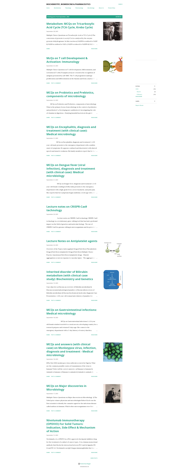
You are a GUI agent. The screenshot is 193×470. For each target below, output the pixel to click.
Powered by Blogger (85, 463)
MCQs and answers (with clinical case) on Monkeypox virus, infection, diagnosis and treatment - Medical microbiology (71, 349)
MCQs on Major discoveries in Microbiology (66, 387)
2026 (137, 89)
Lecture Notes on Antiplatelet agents (71, 241)
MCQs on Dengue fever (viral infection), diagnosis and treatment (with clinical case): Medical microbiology (70, 170)
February (139, 94)
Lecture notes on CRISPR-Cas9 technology (66, 208)
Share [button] (48, 48)
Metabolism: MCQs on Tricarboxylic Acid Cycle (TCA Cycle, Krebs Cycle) (70, 25)
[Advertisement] (142, 35)
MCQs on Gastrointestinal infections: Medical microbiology (71, 311)
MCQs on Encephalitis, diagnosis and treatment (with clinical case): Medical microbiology (71, 130)
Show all (119, 17)
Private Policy (111, 8)
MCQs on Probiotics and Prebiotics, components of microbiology (70, 94)
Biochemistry (57, 8)
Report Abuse (139, 105)
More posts (94, 458)
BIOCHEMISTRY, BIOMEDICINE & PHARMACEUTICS (68, 4)
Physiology (68, 8)
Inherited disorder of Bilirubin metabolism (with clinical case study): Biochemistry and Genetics (69, 275)
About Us (101, 8)
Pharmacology (79, 8)
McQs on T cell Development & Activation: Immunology (67, 60)
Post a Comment (56, 83)
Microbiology (91, 8)
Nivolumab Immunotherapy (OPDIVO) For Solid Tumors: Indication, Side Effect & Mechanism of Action (70, 425)
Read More (94, 48)
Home (48, 8)
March (139, 91)
